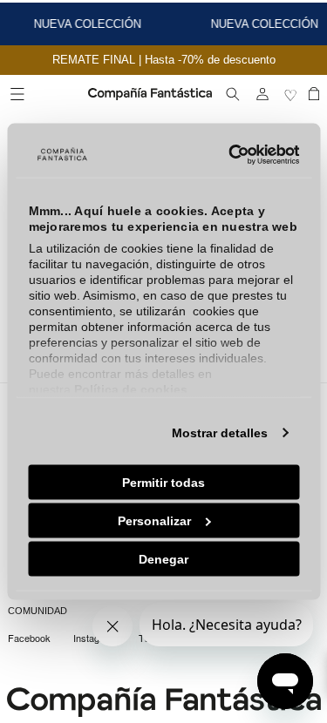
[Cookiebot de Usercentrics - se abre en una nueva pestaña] (227, 155)
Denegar (163, 558)
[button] (17, 94)
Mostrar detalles (220, 432)
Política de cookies (130, 388)
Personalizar (154, 520)
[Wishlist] (292, 94)
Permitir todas (163, 482)
